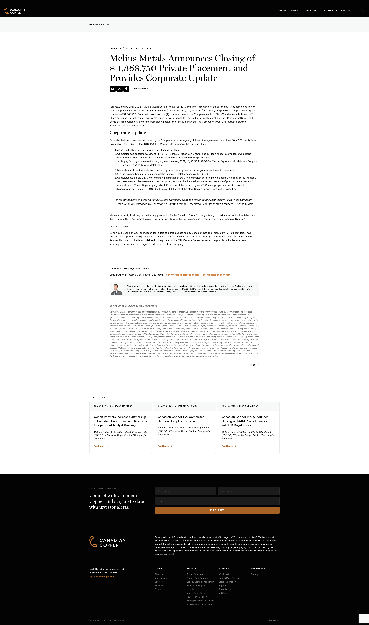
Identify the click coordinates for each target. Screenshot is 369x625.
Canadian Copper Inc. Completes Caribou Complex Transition (181, 419)
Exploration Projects (196, 585)
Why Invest (224, 574)
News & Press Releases (229, 578)
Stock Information (227, 581)
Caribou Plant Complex (197, 578)
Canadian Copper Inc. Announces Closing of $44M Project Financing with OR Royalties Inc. (246, 421)
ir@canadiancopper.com (216, 274)
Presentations (225, 589)
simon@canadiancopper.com (182, 274)
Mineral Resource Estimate (199, 604)
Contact (158, 589)
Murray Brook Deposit (197, 593)
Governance (160, 585)
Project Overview (195, 574)
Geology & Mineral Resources (200, 600)
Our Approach (257, 574)
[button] (113, 89)
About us (159, 574)
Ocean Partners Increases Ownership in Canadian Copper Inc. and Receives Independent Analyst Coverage (120, 421)
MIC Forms (224, 593)
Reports (222, 585)
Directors (159, 581)
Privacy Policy (273, 620)
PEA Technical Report (197, 596)
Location (191, 589)
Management (161, 578)
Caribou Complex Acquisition (200, 581)
